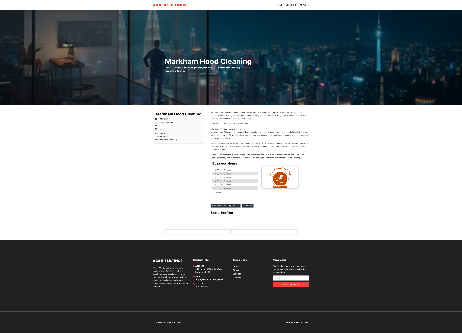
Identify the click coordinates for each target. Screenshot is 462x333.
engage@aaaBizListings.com (210, 279)
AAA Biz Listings (169, 5)
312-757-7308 (202, 286)
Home (279, 5)
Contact (237, 277)
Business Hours (162, 133)
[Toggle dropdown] (308, 5)
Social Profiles (161, 136)
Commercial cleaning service (188, 68)
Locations (291, 5)
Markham (207, 68)
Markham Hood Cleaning (166, 139)
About (236, 270)
